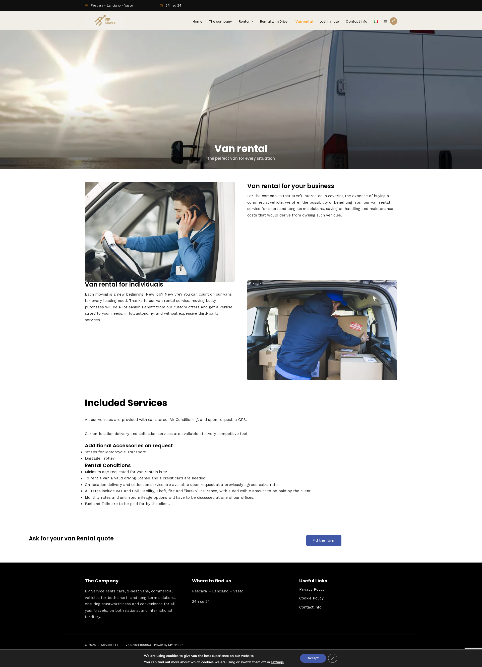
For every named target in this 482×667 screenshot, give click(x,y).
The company (220, 21)
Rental (244, 21)
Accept (313, 658)
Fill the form (324, 540)
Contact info (356, 21)
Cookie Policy (311, 598)
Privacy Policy (312, 589)
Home (197, 21)
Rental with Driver (274, 21)
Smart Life (175, 645)
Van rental (304, 21)
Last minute (329, 21)
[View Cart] (393, 21)
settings (277, 662)
